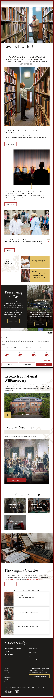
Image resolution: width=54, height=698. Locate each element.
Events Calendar (7, 677)
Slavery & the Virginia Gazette (25, 597)
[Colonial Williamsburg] (16, 644)
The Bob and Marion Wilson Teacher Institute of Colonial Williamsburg (40, 275)
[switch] (20, 355)
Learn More (10, 144)
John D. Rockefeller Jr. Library (34, 579)
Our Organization (8, 654)
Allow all (44, 364)
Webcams (6, 679)
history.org (6, 681)
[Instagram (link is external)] (44, 687)
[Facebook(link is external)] (38, 687)
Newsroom (7, 657)
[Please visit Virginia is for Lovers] (16, 691)
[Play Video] (7, 415)
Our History (7, 651)
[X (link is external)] (41, 687)
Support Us (6, 668)
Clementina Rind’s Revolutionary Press (27, 626)
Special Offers (7, 673)
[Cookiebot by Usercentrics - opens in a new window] (46, 333)
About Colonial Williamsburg (12, 648)
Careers (6, 660)
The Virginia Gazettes (21, 570)
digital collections (9, 579)
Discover (9, 250)
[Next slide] (48, 241)
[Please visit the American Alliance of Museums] (8, 691)
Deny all (10, 364)
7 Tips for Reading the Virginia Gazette (27, 612)
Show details (47, 360)
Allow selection (27, 364)
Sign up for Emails (39, 676)
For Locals (6, 670)
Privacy (29, 687)
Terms (33, 687)
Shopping (6, 675)
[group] (26, 460)
